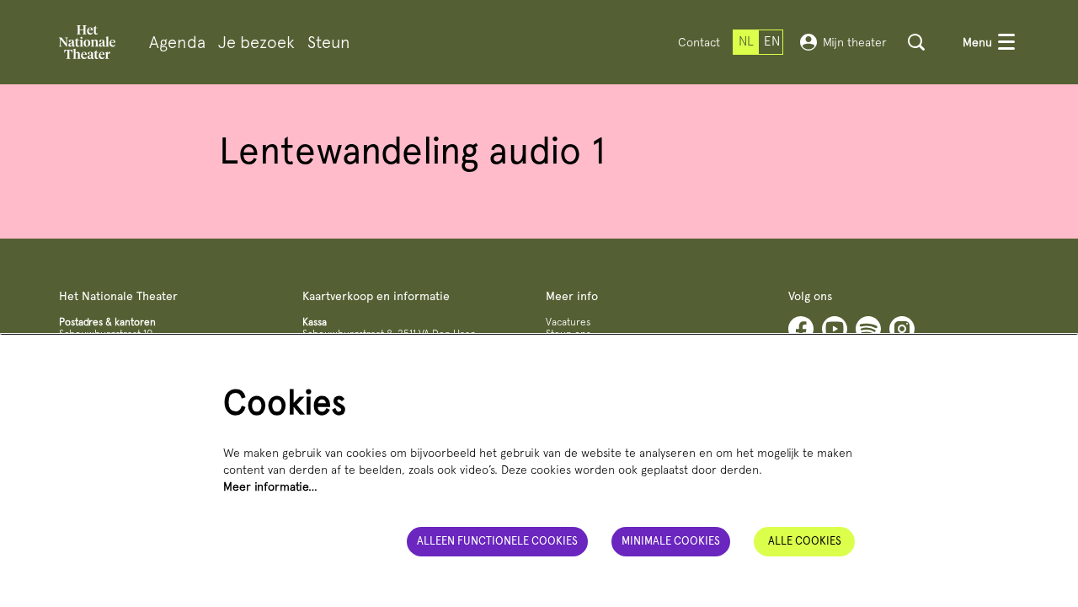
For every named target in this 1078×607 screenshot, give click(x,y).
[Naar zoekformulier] (916, 42)
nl (746, 41)
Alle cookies (804, 540)
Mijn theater (855, 42)
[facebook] (801, 328)
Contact (699, 42)
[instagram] (902, 328)
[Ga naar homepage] (87, 42)
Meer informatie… (270, 486)
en (772, 41)
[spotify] (868, 328)
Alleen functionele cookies (497, 540)
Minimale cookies (671, 540)
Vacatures (568, 322)
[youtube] (834, 328)
